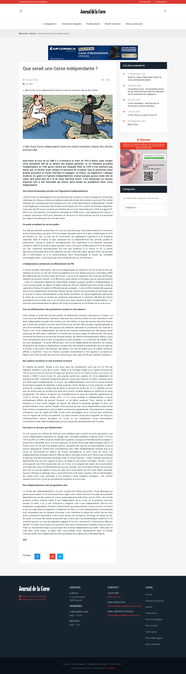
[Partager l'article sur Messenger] (45, 554)
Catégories (49, 23)
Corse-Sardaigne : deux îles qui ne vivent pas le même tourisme (143, 105)
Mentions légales (78, 664)
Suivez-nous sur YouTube (33, 599)
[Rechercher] (165, 11)
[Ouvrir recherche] (21, 11)
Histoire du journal (154, 600)
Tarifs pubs (151, 631)
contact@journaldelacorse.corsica (123, 615)
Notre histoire (113, 23)
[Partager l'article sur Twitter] (60, 556)
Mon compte (152, 625)
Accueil (24, 33)
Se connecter (145, 2)
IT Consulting (110, 668)
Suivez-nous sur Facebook (33, 596)
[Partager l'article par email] (52, 556)
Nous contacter (134, 23)
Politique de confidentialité (97, 664)
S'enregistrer (161, 2)
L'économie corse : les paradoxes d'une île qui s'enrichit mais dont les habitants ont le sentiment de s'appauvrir (146, 92)
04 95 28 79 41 (114, 597)
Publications (93, 23)
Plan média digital (154, 638)
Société (29, 83)
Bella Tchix (133, 124)
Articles (32, 33)
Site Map (66, 664)
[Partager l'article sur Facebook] (37, 556)
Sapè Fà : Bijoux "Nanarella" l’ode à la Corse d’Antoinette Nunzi (144, 78)
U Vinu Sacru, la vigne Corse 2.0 (142, 115)
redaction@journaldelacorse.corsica (124, 606)
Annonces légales (71, 23)
